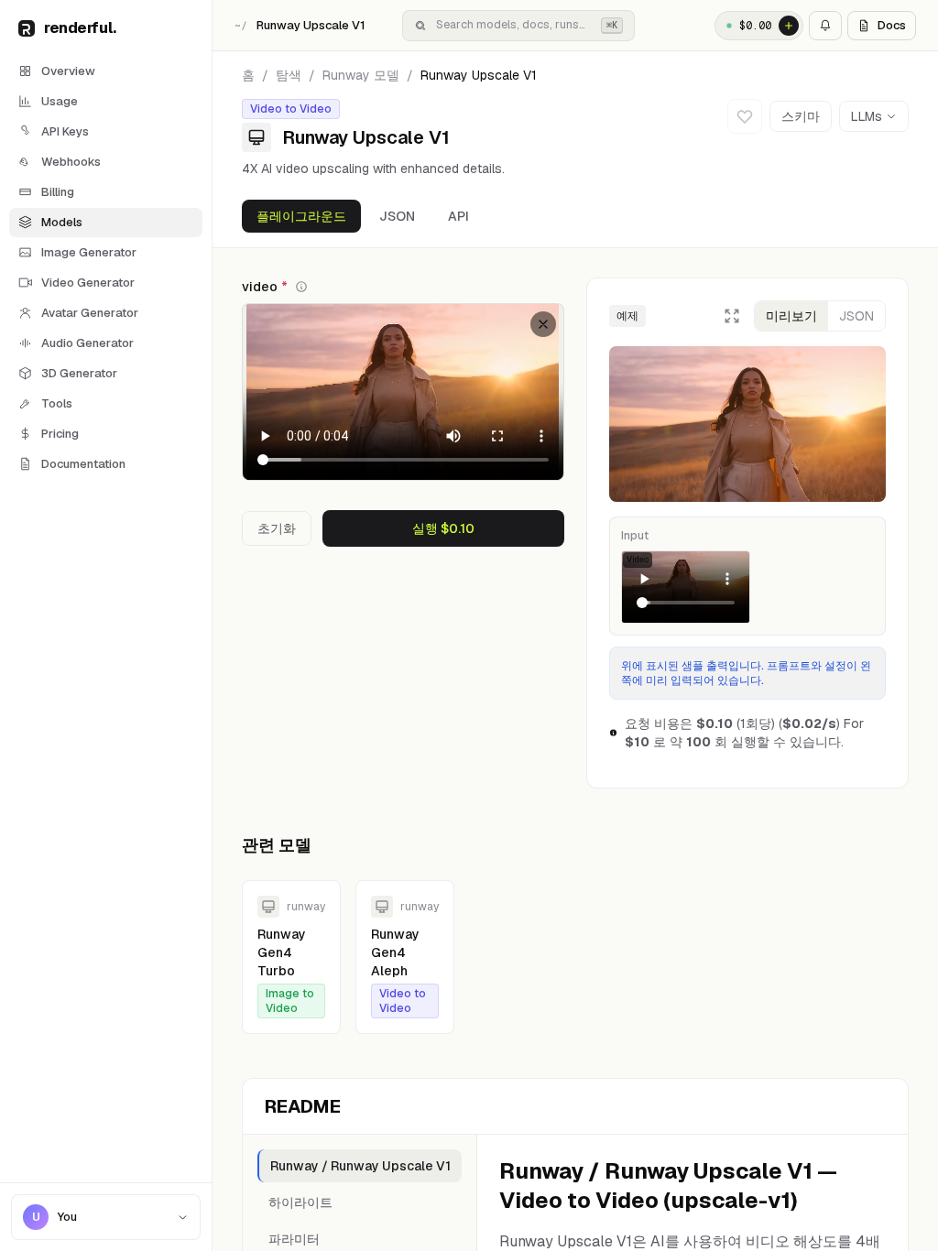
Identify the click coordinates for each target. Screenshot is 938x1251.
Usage (59, 101)
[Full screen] (732, 316)
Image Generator (88, 252)
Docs (892, 25)
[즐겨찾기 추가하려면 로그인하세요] (744, 116)
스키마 (800, 116)
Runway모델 (360, 75)
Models (61, 222)
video (265, 286)
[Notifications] (825, 25)
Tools (56, 403)
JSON (397, 216)
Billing (57, 192)
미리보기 (791, 316)
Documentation (83, 464)
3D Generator (79, 373)
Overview (68, 71)
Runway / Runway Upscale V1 (360, 1166)
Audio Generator (87, 343)
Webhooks (71, 161)
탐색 (288, 75)
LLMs (866, 116)
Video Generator (88, 282)
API (458, 216)
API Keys (65, 131)
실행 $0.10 (443, 528)
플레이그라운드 (301, 216)
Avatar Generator (89, 313)
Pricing (60, 433)
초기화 (276, 528)
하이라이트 (300, 1202)
